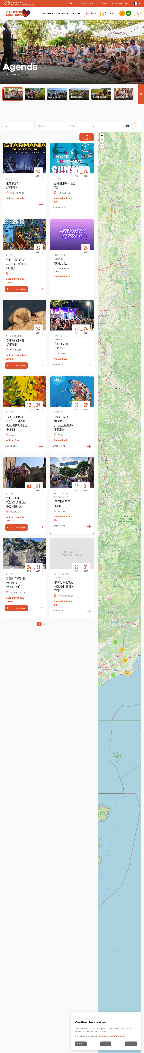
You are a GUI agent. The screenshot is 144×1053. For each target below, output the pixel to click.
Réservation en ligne (16, 289)
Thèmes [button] (73, 126)
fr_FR (137, 3)
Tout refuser (80, 1044)
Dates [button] (40, 126)
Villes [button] (8, 126)
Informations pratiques (120, 3)
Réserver (111, 13)
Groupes (104, 3)
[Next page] (57, 624)
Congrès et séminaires (87, 3)
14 (52, 624)
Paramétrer (106, 1044)
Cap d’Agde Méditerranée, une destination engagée (128, 13)
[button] (121, 126)
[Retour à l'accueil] (18, 13)
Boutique (71, 3)
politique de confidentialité (112, 1036)
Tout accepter (131, 1044)
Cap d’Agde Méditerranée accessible (122, 13)
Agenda (93, 13)
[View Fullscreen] (102, 146)
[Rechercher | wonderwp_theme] (137, 13)
